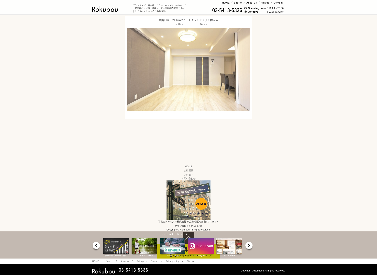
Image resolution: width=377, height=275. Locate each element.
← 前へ (179, 24)
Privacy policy (172, 261)
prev (96, 246)
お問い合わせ (188, 178)
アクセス (188, 174)
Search (109, 261)
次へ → (204, 24)
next (249, 246)
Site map (191, 261)
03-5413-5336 (194, 225)
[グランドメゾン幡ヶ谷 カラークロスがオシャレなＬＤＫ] (188, 69)
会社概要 (188, 170)
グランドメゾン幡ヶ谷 (204, 20)
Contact (154, 261)
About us (125, 261)
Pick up (140, 261)
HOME (188, 166)
